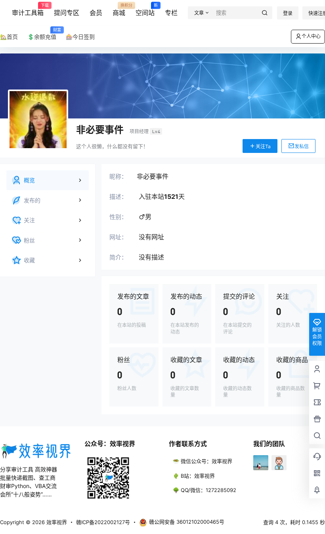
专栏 (171, 13)
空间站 (145, 10)
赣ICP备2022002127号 (103, 522)
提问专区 (66, 13)
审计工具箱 (28, 10)
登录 (287, 13)
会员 (96, 13)
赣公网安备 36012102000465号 (186, 522)
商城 (119, 10)
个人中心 (311, 36)
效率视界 (56, 522)
